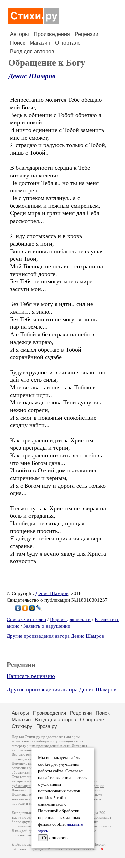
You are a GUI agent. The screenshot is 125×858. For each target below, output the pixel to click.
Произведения (52, 34)
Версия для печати (70, 619)
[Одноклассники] (25, 608)
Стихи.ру (22, 726)
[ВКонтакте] (18, 608)
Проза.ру (46, 726)
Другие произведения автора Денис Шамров (55, 636)
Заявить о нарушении (46, 626)
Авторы (19, 34)
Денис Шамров (31, 76)
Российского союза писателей (72, 849)
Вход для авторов (32, 51)
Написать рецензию (31, 676)
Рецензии (86, 34)
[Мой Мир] (32, 608)
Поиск (17, 43)
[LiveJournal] (39, 608)
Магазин (40, 43)
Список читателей (26, 619)
